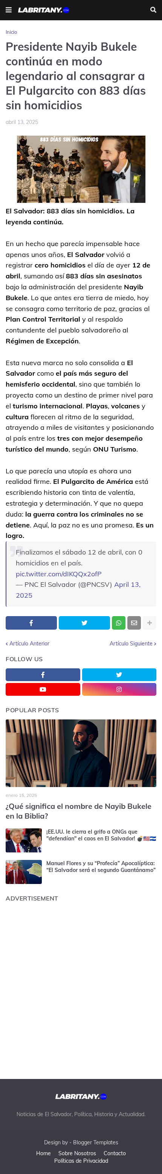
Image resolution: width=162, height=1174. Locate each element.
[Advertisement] (81, 988)
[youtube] (43, 689)
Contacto (115, 1153)
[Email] (134, 623)
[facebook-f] (43, 674)
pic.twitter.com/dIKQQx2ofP (59, 574)
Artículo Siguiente (131, 643)
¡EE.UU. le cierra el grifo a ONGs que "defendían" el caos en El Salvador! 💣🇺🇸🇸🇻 (101, 835)
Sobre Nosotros (77, 1153)
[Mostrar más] (149, 623)
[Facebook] (31, 623)
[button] (8, 10)
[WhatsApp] (118, 623)
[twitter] (119, 674)
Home (43, 1153)
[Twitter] (84, 623)
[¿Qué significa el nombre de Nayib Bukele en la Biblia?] (81, 753)
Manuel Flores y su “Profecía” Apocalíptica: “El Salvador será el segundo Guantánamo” (101, 866)
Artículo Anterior (29, 643)
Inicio (11, 32)
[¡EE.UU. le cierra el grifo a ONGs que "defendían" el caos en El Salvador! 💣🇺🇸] (24, 840)
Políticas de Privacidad (81, 1160)
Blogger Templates (95, 1142)
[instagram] (119, 689)
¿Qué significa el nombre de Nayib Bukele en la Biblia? (78, 810)
